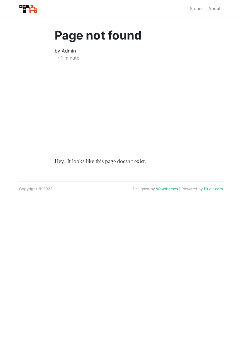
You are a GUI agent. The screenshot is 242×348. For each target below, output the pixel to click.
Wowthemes (167, 189)
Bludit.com (213, 189)
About (214, 8)
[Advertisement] (121, 112)
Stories (197, 8)
